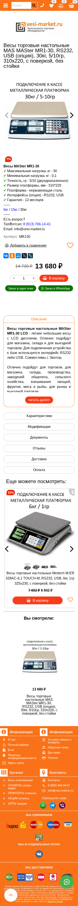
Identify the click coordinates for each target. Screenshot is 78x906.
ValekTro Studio (55, 901)
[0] (51, 5)
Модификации (39, 426)
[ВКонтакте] (6, 255)
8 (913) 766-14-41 (37, 224)
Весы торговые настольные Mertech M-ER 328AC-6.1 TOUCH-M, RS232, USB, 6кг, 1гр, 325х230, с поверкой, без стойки (40, 578)
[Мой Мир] (18, 255)
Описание (39, 319)
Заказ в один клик (20, 288)
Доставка (39, 459)
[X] (24, 255)
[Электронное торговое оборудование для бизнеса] (39, 26)
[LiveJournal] (30, 255)
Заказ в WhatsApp (57, 288)
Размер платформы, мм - (27, 185)
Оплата (39, 470)
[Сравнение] (61, 5)
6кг (5, 209)
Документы (39, 437)
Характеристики (39, 416)
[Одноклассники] (12, 255)
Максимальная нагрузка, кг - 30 (30, 171)
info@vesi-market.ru (29, 229)
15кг (14, 209)
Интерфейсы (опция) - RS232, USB (35, 195)
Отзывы (39, 448)
